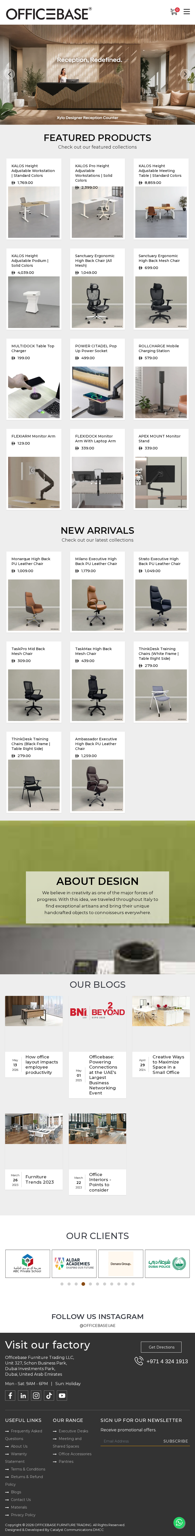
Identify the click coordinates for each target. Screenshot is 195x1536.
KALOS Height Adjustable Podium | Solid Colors (29, 261)
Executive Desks (73, 1431)
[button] (10, 74)
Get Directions (161, 1347)
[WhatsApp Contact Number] (179, 1522)
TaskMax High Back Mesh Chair (93, 651)
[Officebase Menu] (187, 11)
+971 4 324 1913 (167, 1361)
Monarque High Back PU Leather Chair (30, 561)
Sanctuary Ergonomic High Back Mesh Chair (159, 258)
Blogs (16, 1492)
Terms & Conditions (28, 1469)
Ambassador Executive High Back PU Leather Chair (96, 744)
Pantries (66, 1461)
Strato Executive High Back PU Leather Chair (160, 561)
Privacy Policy (23, 1515)
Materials (19, 1507)
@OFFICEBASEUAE (98, 1325)
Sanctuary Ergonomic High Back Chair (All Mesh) (95, 261)
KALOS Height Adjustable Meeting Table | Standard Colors (160, 171)
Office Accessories (75, 1454)
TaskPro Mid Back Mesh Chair (28, 651)
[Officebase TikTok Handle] (49, 1395)
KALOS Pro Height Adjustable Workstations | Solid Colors (93, 173)
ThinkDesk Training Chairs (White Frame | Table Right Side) (159, 654)
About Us (19, 1446)
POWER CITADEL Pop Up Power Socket (96, 348)
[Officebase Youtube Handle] (62, 1395)
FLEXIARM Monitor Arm (33, 436)
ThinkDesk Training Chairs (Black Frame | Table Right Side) (30, 744)
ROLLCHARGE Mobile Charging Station (159, 348)
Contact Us (21, 1499)
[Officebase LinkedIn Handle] (23, 1395)
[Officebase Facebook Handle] (10, 1395)
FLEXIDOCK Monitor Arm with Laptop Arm (95, 438)
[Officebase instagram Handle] (36, 1395)
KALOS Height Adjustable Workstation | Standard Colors (33, 171)
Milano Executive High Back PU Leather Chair (96, 561)
